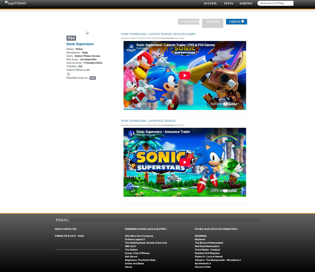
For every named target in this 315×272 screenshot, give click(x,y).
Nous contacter (65, 229)
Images (213, 23)
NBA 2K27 (130, 246)
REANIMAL (201, 235)
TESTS (228, 3)
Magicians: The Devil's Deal (140, 260)
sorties (246, 3)
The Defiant (131, 249)
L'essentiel (190, 21)
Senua (128, 266)
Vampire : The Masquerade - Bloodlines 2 (218, 260)
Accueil (210, 3)
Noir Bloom (131, 256)
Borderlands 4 (203, 263)
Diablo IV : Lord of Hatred (209, 256)
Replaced (200, 239)
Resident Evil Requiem (207, 253)
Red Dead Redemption (207, 246)
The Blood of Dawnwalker (209, 242)
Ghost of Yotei (203, 266)
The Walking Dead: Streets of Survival (146, 242)
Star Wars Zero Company (139, 235)
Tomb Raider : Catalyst (207, 249)
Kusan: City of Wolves (137, 253)
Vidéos (236, 21)
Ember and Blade (134, 263)
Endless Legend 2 (135, 239)
